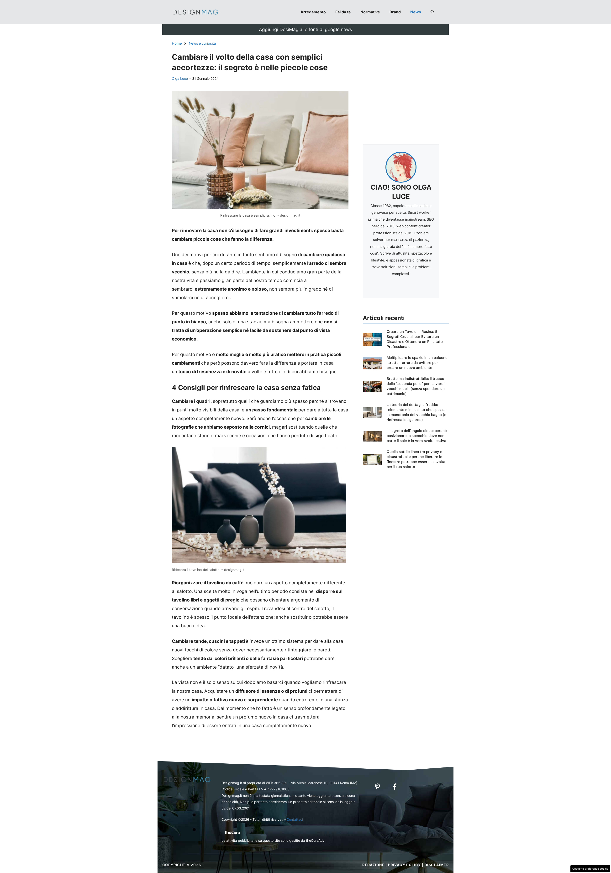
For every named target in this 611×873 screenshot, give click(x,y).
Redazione (373, 865)
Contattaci (295, 819)
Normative (370, 12)
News (415, 12)
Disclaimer (437, 865)
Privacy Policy (404, 865)
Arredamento (313, 12)
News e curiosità (202, 43)
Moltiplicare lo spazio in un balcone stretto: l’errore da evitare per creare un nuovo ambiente (417, 362)
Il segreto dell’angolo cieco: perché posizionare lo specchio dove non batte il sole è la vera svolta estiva (417, 435)
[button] (432, 12)
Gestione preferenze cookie (590, 868)
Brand (395, 12)
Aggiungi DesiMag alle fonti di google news (305, 29)
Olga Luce (180, 78)
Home (177, 43)
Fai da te (343, 12)
